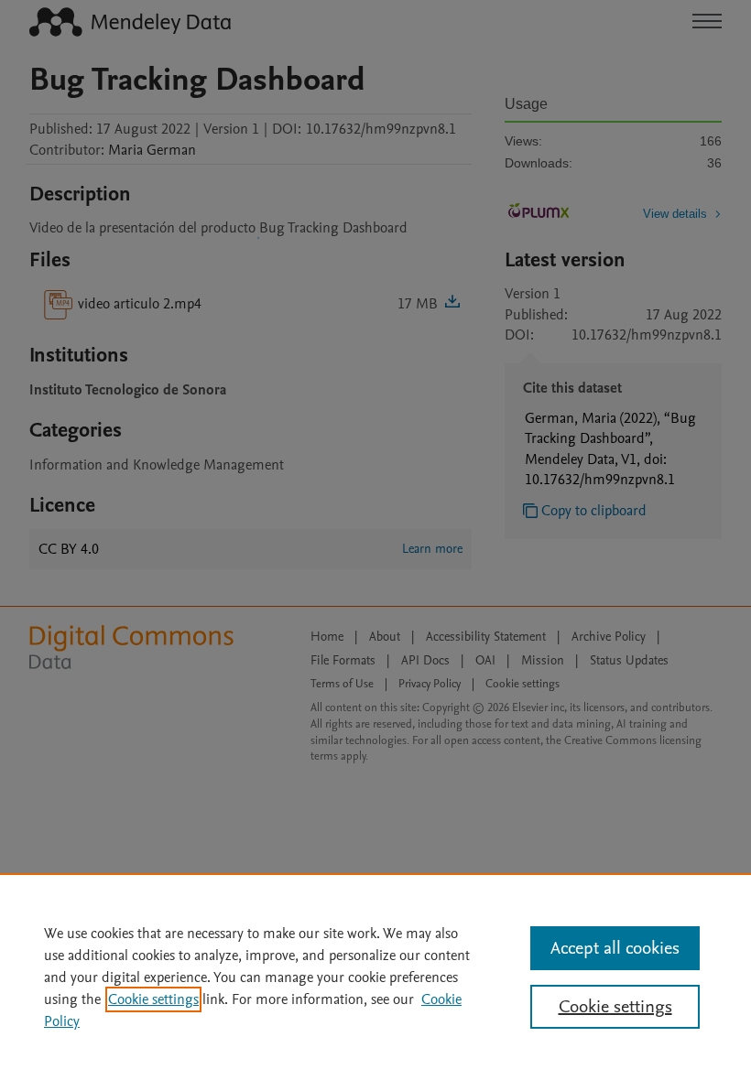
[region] (375, 976)
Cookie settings (153, 999)
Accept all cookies (615, 948)
